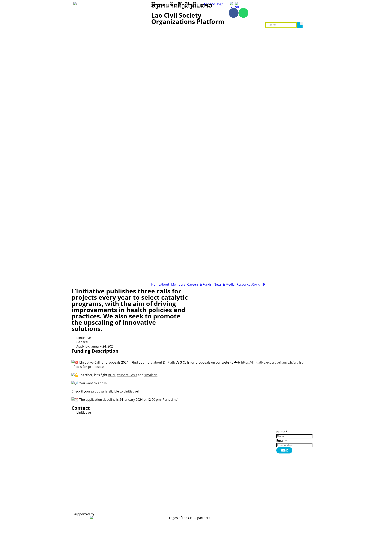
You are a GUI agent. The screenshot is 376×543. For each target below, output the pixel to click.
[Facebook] (234, 13)
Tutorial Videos (230, 431)
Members (178, 284)
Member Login (257, 439)
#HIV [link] (111, 375)
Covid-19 (258, 284)
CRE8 (184, 504)
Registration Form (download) (231, 435)
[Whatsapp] (243, 13)
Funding (253, 445)
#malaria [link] (150, 375)
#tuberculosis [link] (127, 375)
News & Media (224, 284)
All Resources (229, 439)
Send (284, 450)
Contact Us (255, 447)
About (164, 284)
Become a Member (254, 435)
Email (281, 440)
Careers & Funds (199, 284)
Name (282, 432)
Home (155, 284)
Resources (244, 284)
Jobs (251, 442)
